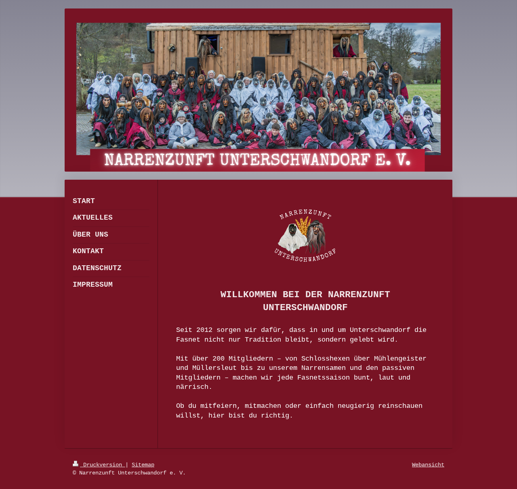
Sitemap (143, 465)
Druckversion (102, 465)
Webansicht (428, 465)
